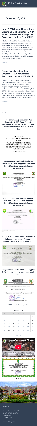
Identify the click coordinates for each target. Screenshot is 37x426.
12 (9, 323)
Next (33, 367)
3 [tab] (20, 378)
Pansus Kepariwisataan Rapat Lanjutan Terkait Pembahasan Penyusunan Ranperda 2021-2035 (17, 73)
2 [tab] (18, 378)
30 (28, 330)
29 (23, 330)
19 (9, 327)
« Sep (16, 335)
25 (4, 330)
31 (32, 330)
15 (23, 323)
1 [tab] (16, 378)
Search (4, 113)
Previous (4, 367)
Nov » (21, 335)
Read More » (6, 62)
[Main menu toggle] (33, 4)
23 (28, 327)
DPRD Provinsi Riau (17, 3)
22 (23, 327)
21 (18, 327)
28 (18, 330)
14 (18, 323)
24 (32, 327)
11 (4, 323)
